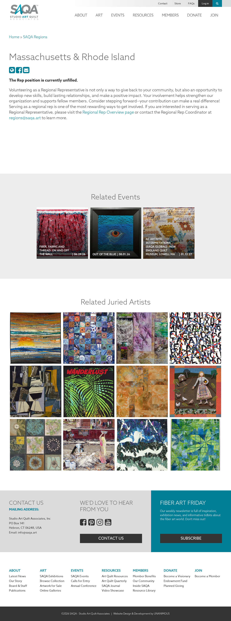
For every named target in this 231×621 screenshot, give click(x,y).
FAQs (191, 3)
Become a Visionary (177, 576)
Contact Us (111, 538)
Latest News (17, 576)
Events (117, 15)
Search (217, 3)
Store (178, 3)
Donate (194, 15)
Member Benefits (144, 576)
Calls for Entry (80, 581)
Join (214, 15)
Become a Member (207, 576)
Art (99, 15)
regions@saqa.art (25, 117)
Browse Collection (52, 581)
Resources (143, 15)
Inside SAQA (141, 586)
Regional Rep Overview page (108, 112)
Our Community (143, 581)
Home (14, 37)
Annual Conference (83, 586)
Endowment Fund (175, 581)
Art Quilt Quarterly (114, 581)
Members (170, 15)
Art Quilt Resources (115, 576)
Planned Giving (174, 586)
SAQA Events (80, 576)
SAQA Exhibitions (51, 576)
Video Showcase (113, 590)
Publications (17, 590)
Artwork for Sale (51, 586)
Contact (162, 3)
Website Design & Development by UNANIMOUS (141, 613)
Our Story (15, 581)
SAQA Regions (35, 37)
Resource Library (144, 590)
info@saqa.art (27, 532)
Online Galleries (50, 590)
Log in (205, 3)
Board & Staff (18, 586)
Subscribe (191, 538)
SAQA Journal (111, 586)
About (81, 15)
